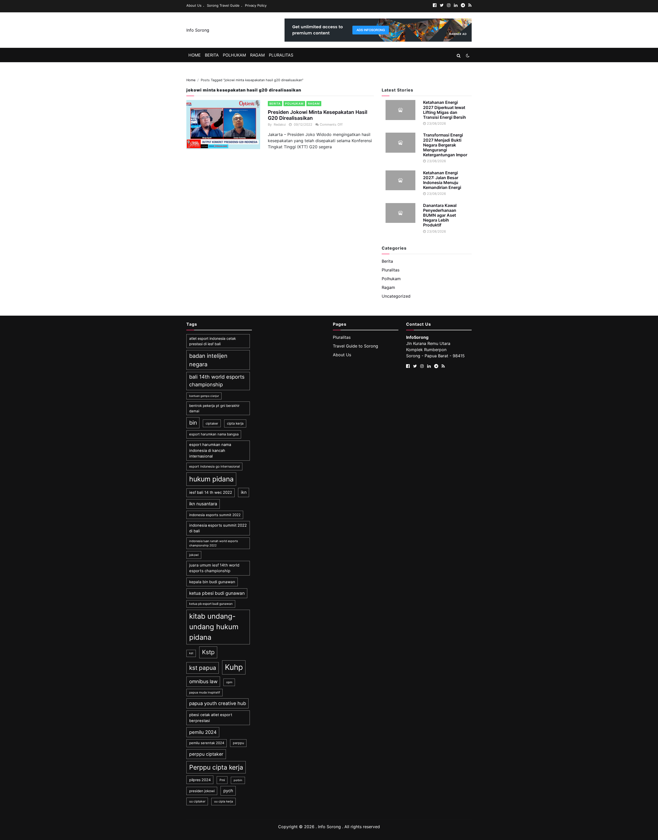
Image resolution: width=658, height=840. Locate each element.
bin (193, 422)
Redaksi (280, 124)
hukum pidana (211, 479)
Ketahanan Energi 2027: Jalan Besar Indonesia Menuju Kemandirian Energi (442, 180)
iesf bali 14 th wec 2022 (210, 492)
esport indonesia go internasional (214, 466)
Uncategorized (396, 296)
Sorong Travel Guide (223, 5)
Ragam (257, 55)
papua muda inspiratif (204, 692)
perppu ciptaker (206, 754)
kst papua (202, 667)
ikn (243, 492)
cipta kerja (235, 423)
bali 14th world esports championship (216, 381)
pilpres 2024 (200, 780)
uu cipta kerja (223, 801)
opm (229, 682)
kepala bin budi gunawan (212, 581)
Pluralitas (281, 55)
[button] (459, 55)
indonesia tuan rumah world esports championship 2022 (213, 543)
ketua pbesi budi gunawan (217, 593)
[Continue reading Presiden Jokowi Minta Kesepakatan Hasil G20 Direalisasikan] (223, 124)
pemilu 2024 (203, 732)
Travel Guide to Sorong (355, 346)
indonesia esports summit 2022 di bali (218, 528)
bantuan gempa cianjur (204, 396)
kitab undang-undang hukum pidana (214, 627)
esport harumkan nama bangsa (214, 434)
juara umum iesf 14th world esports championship (214, 568)
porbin (238, 780)
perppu (238, 743)
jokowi (194, 555)
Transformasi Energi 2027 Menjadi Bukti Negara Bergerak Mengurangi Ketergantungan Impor (445, 144)
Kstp (208, 652)
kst (191, 653)
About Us (194, 5)
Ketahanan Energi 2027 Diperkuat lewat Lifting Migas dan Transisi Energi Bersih (444, 110)
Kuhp (234, 667)
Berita (212, 55)
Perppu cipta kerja (216, 767)
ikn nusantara (203, 503)
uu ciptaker (197, 801)
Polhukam (234, 55)
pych (228, 790)
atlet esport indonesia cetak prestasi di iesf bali (212, 341)
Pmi (222, 780)
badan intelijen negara (208, 359)
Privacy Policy (256, 5)
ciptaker (212, 423)
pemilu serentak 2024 (206, 743)
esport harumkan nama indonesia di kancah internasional (210, 450)
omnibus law (203, 681)
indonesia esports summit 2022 (215, 515)
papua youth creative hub (217, 703)
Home (194, 55)
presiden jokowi (202, 791)
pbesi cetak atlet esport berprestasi (210, 718)
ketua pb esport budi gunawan (211, 604)
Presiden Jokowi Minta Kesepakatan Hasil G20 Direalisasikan (317, 115)
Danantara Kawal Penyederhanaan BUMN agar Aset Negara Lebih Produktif (439, 215)
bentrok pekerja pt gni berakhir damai (214, 408)
